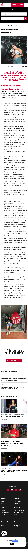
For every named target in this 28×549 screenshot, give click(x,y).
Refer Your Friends (19, 510)
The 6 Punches (18, 503)
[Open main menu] (26, 5)
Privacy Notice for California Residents (10, 546)
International (4, 514)
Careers (3, 525)
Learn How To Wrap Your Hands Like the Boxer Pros (13, 379)
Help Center (17, 527)
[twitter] (12, 489)
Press (2, 503)
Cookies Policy (15, 540)
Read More (4, 419)
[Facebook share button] (23, 67)
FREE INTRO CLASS (14, 360)
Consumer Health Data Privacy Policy (10, 548)
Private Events (5, 512)
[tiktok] (20, 489)
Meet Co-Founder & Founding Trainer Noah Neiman (12, 388)
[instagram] (16, 489)
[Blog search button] (25, 18)
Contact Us (17, 525)
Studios (3, 510)
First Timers (17, 501)
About (3, 501)
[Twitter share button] (26, 67)
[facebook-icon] (8, 489)
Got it (12, 543)
